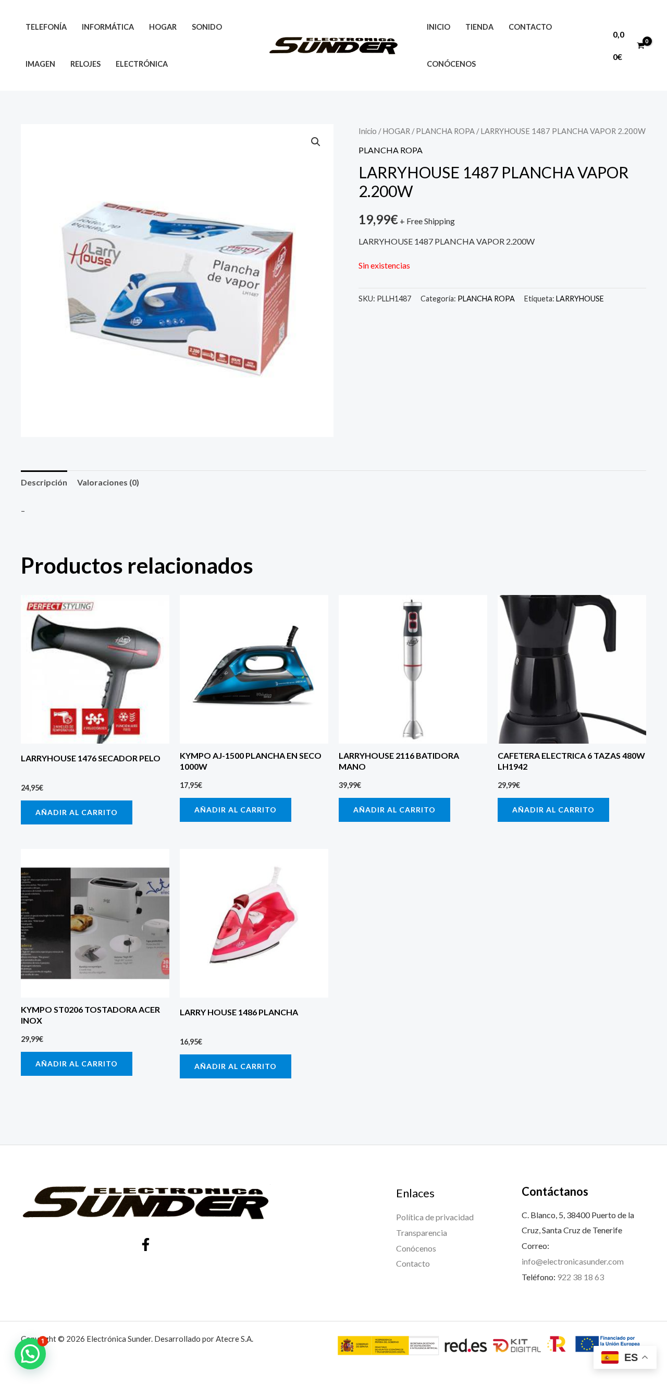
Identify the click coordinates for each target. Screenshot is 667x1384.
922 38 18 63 (580, 1277)
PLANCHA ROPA (445, 131)
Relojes (85, 63)
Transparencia (421, 1232)
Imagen (40, 63)
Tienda (479, 26)
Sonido (207, 26)
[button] (315, 141)
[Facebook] (145, 1244)
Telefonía (46, 26)
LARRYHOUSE (580, 298)
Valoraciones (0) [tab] (108, 482)
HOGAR (396, 131)
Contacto (530, 26)
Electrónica (142, 63)
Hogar (163, 26)
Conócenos (451, 63)
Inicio (438, 26)
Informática (108, 26)
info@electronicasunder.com (573, 1261)
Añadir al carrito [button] (76, 812)
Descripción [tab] (44, 482)
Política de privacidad (435, 1217)
